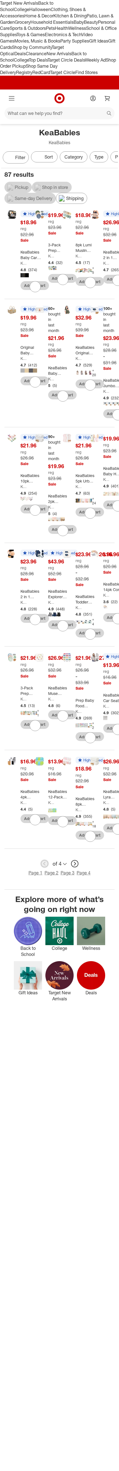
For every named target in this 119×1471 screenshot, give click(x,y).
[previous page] (44, 863)
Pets (50, 28)
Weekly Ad (95, 60)
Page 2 (51, 873)
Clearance (36, 53)
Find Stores (86, 72)
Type (99, 157)
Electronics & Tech (63, 34)
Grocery (22, 22)
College (21, 9)
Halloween (40, 9)
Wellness (77, 28)
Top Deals (38, 60)
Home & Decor (38, 16)
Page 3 (67, 873)
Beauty (91, 22)
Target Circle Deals (66, 60)
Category (73, 157)
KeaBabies (23, 263)
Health (61, 28)
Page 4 (83, 873)
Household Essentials (52, 22)
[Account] (93, 98)
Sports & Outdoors (28, 28)
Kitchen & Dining (70, 16)
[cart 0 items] (107, 98)
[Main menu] (12, 98)
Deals (20, 53)
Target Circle (62, 72)
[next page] (74, 863)
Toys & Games (31, 34)
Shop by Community (32, 47)
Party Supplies (74, 41)
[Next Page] (112, 158)
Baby (79, 22)
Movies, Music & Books (37, 41)
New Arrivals (58, 53)
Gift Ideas (98, 41)
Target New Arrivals (19, 3)
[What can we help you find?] (59, 113)
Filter (20, 157)
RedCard (41, 72)
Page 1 (35, 873)
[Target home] (59, 98)
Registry (24, 72)
